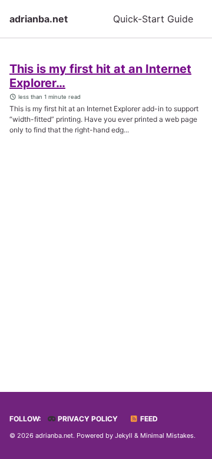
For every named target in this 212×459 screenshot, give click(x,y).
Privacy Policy (87, 418)
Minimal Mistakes (167, 435)
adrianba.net (38, 19)
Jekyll (123, 435)
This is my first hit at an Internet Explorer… (100, 76)
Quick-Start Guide (153, 19)
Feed (148, 418)
